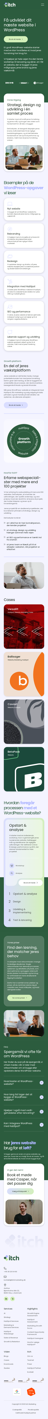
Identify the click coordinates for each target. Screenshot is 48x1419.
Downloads (8, 1364)
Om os (30, 1356)
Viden (7, 1351)
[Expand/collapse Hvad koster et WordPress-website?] (41, 1082)
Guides (7, 1368)
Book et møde (15, 39)
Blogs (6, 1356)
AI (4, 1313)
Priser (29, 1364)
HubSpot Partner (34, 1368)
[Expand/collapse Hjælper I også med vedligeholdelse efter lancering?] (41, 1111)
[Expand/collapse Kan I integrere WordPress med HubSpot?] (41, 1124)
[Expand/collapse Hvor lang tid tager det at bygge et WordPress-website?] (41, 1097)
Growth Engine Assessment (33, 1314)
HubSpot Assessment (32, 1320)
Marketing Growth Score (34, 1327)
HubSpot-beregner (35, 1338)
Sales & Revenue (11, 1337)
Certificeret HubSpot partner (25, 1413)
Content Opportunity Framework (35, 1333)
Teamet (30, 1360)
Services (8, 1308)
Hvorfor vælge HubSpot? (33, 1343)
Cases (6, 1360)
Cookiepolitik (17, 1410)
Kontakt (30, 1372)
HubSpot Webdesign (9, 1332)
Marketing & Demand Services (11, 1326)
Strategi (7, 1317)
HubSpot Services (11, 1321)
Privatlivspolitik (33, 1410)
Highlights (32, 1308)
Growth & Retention (12, 1341)
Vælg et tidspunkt (19, 1191)
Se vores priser (18, 998)
